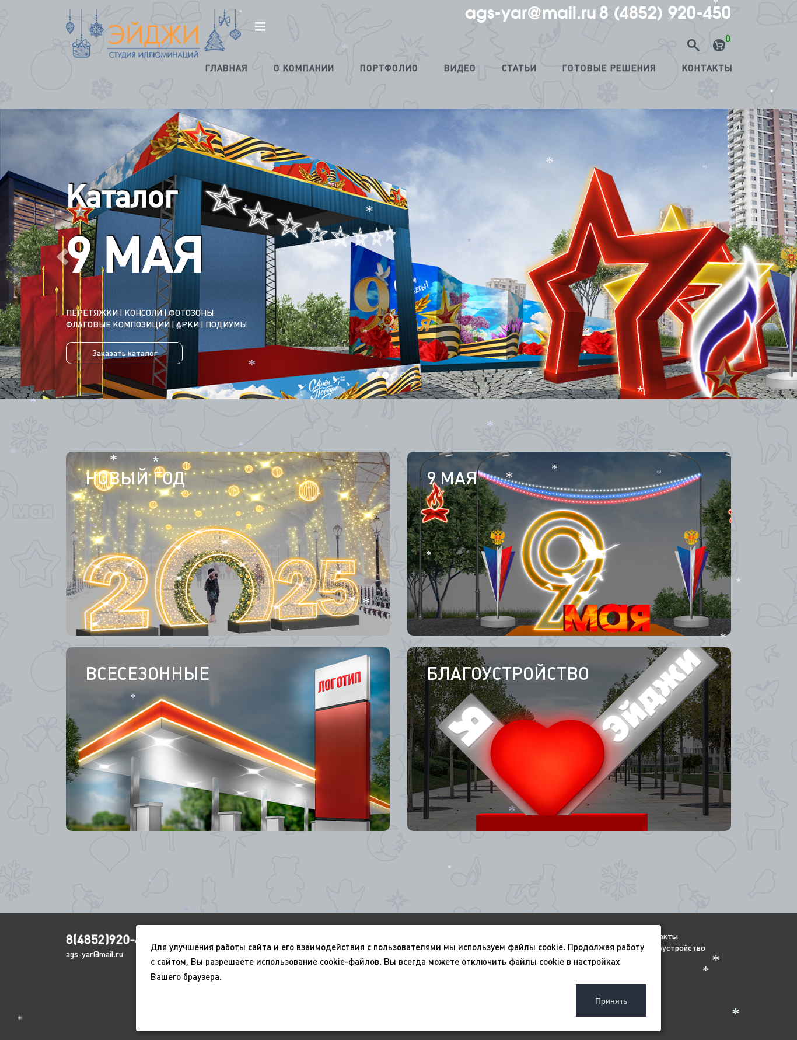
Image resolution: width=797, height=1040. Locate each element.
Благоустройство (508, 673)
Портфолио (389, 68)
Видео (460, 68)
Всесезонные (147, 673)
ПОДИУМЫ (226, 324)
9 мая (452, 478)
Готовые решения (609, 68)
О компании (304, 68)
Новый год (135, 478)
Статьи (519, 68)
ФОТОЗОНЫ (191, 312)
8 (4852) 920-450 (665, 13)
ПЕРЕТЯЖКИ (136, 312)
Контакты (707, 68)
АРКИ (187, 324)
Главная (226, 68)
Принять (611, 1000)
